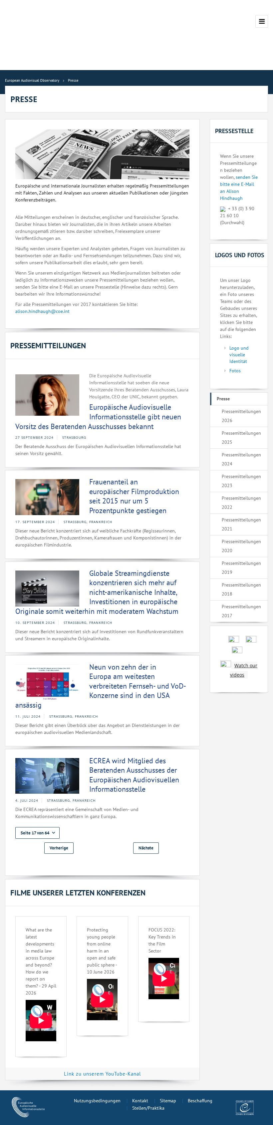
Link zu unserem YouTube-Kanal (102, 1074)
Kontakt (140, 1101)
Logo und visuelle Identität (239, 354)
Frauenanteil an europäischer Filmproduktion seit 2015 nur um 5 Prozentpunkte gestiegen (134, 496)
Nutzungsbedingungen (97, 1101)
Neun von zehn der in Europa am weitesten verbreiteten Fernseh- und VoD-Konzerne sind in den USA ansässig (100, 686)
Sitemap (168, 1101)
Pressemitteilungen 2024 (241, 459)
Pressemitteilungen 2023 (241, 480)
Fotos (235, 371)
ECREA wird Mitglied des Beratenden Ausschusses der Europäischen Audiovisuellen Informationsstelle (134, 775)
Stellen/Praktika (148, 1108)
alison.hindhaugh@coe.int (42, 311)
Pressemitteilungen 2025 (241, 437)
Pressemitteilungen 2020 (241, 545)
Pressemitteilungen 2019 (241, 567)
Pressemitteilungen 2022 (241, 502)
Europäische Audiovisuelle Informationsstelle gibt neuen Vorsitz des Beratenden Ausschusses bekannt (98, 416)
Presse (223, 399)
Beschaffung (200, 1101)
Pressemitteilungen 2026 (241, 415)
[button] (37, 833)
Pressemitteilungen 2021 (241, 524)
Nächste (145, 848)
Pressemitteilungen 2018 (241, 589)
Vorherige (59, 848)
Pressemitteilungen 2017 (241, 611)
